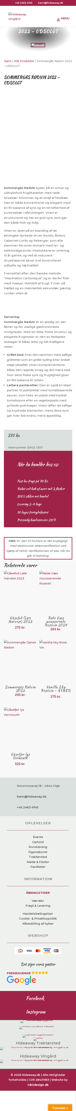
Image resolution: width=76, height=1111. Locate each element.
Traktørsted (38, 857)
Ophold (38, 842)
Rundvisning (38, 847)
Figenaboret (37, 852)
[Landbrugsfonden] (38, 1034)
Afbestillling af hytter (38, 923)
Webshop (38, 936)
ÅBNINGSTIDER (38, 893)
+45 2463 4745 (23, 2)
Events (38, 837)
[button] (38, 978)
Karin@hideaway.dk (32, 796)
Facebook (35, 998)
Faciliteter (38, 867)
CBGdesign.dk (38, 1085)
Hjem (7, 61)
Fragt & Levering (38, 905)
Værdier (38, 901)
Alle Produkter (24, 61)
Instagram (35, 1011)
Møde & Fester (38, 862)
